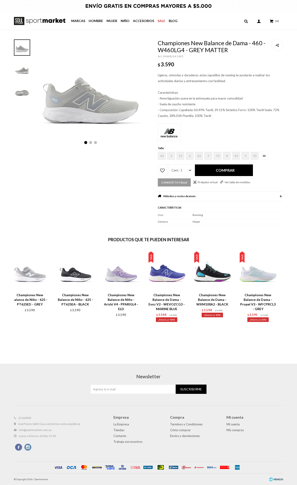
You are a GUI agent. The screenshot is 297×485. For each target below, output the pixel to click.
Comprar (225, 170)
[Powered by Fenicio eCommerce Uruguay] (276, 479)
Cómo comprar (180, 430)
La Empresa (121, 424)
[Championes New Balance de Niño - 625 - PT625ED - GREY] (29, 270)
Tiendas (118, 430)
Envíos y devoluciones (185, 436)
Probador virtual (208, 182)
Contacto (119, 436)
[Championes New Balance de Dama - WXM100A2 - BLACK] (212, 270)
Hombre (96, 21)
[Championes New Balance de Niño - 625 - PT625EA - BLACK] (75, 270)
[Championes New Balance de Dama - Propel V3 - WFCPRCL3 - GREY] (257, 270)
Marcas (78, 21)
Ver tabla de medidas (237, 182)
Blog (173, 21)
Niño (125, 21)
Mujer (112, 21)
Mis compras (235, 430)
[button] (246, 21)
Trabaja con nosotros (127, 441)
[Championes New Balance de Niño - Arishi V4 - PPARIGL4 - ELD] (121, 270)
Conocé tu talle (174, 182)
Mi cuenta (233, 424)
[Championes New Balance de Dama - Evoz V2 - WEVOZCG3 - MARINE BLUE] (166, 270)
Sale (161, 21)
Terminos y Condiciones (186, 424)
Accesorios (143, 21)
